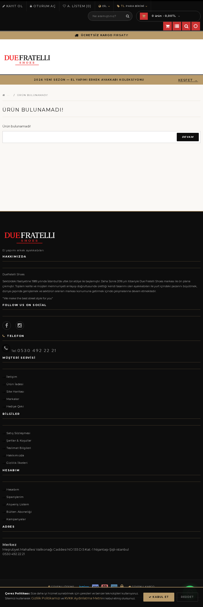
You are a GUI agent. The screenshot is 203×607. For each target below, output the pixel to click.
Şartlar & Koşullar (18, 440)
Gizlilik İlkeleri (16, 463)
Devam (188, 137)
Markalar (12, 399)
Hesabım (12, 489)
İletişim (11, 376)
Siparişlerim (15, 497)
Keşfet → (188, 80)
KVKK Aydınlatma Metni (83, 598)
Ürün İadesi (14, 384)
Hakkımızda (15, 455)
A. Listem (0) (79, 6)
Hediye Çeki (15, 406)
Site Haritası (15, 391)
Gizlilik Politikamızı (45, 598)
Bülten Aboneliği (19, 512)
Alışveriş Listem (17, 504)
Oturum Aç (44, 6)
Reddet (187, 597)
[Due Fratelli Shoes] (101, 238)
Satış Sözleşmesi (18, 433)
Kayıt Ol (14, 6)
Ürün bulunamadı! (32, 95)
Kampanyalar (16, 519)
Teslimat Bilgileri (18, 448)
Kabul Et (160, 597)
